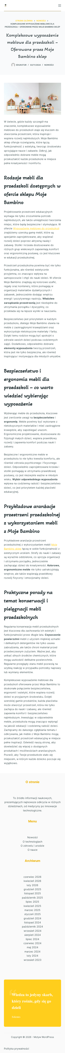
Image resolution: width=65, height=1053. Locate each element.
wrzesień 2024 (32, 930)
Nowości (49, 65)
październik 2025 (32, 897)
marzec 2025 (32, 910)
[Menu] (59, 5)
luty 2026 (32, 885)
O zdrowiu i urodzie (32, 845)
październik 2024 (32, 926)
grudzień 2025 (32, 889)
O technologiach (32, 841)
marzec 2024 (32, 951)
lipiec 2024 (32, 939)
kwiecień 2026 (32, 880)
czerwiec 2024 (32, 943)
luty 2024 (32, 955)
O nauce (32, 849)
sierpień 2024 (32, 934)
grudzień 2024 (32, 918)
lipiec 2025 (32, 901)
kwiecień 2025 (32, 905)
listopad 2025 (32, 893)
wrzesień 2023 (32, 959)
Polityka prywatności (16, 1048)
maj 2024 (32, 947)
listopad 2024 (32, 922)
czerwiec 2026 (32, 876)
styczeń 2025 (32, 914)
